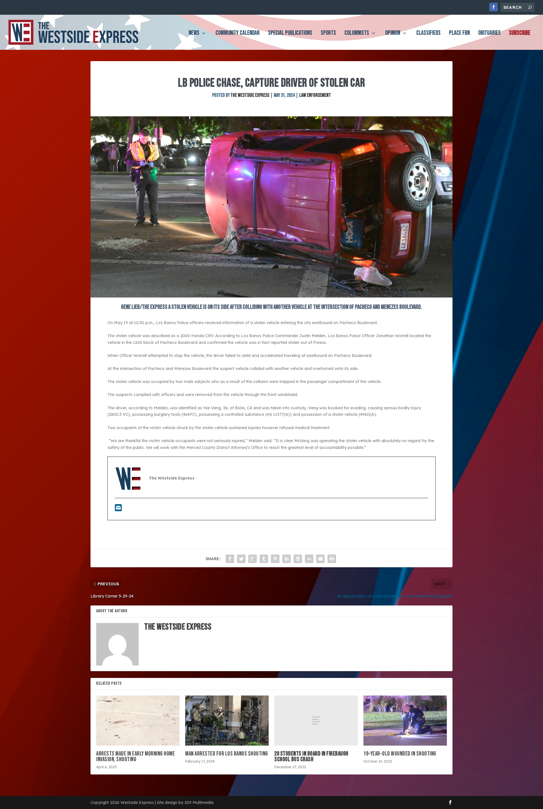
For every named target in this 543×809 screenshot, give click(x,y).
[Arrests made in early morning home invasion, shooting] (138, 720)
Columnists (356, 34)
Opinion (392, 34)
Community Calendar (238, 34)
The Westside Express (249, 95)
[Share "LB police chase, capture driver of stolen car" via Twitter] (241, 558)
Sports (328, 34)
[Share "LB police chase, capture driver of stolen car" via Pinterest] (275, 558)
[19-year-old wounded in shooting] (405, 720)
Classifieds (428, 34)
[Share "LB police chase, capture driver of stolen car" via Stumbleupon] (309, 558)
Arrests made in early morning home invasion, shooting (135, 756)
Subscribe (519, 34)
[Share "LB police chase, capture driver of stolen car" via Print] (331, 558)
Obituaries (489, 34)
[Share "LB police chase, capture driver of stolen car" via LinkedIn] (286, 558)
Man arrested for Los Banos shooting (226, 753)
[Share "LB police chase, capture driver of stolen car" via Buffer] (297, 558)
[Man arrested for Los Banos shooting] (227, 720)
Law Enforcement (315, 95)
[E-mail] (118, 509)
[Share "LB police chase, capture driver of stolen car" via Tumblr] (264, 558)
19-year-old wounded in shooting (399, 753)
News (194, 34)
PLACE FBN (459, 34)
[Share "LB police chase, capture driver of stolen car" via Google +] (252, 558)
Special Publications (290, 34)
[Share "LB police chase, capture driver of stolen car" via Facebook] (230, 558)
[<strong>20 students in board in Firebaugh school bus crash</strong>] (316, 720)
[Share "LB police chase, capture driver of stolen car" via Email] (320, 558)
